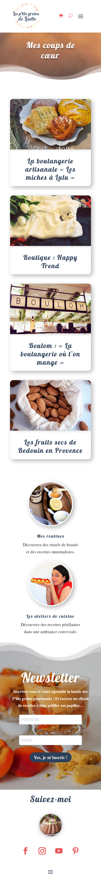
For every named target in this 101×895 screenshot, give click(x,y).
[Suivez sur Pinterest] (75, 851)
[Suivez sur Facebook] (25, 851)
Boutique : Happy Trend (50, 261)
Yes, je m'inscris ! (50, 757)
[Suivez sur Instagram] (42, 851)
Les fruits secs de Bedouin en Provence (50, 446)
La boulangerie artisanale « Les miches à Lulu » (50, 169)
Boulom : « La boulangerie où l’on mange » (50, 353)
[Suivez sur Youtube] (58, 851)
